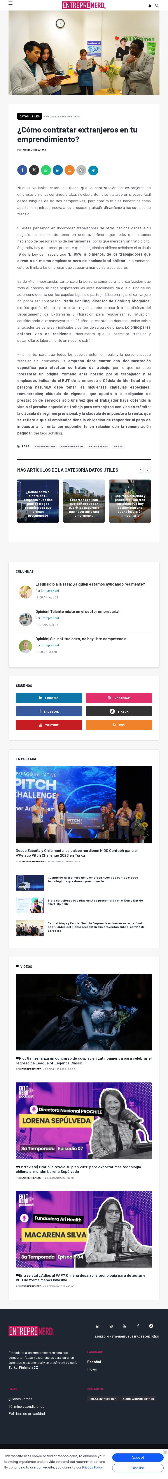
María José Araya (34, 149)
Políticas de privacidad (27, 1413)
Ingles (92, 1369)
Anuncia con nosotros (138, 1398)
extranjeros (98, 446)
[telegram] (93, 170)
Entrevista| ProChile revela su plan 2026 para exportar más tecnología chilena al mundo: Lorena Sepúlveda (78, 1169)
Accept (137, 1457)
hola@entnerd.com (103, 1398)
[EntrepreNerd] (84, 5)
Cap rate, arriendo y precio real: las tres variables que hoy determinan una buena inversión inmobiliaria (130, 505)
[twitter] (34, 170)
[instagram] (111, 1326)
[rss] (154, 1336)
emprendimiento (72, 446)
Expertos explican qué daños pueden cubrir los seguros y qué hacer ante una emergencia (84, 507)
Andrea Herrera (32, 861)
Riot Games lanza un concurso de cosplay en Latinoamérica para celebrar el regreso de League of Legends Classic (84, 1060)
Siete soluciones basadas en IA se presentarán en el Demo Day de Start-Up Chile (95, 902)
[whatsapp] (46, 170)
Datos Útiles (29, 116)
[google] (151, 1326)
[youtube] (124, 1326)
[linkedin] (58, 170)
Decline (137, 1467)
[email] (70, 170)
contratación (45, 446)
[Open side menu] (10, 3)
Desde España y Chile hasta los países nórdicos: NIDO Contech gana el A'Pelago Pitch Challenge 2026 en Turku (77, 853)
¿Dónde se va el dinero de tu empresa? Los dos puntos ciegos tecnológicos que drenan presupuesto (38, 503)
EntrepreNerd (50, 590)
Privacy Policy (92, 1467)
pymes (118, 446)
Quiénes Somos (20, 1399)
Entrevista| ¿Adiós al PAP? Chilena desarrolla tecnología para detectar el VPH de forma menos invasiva (81, 1277)
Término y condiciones (26, 1406)
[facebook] (22, 170)
